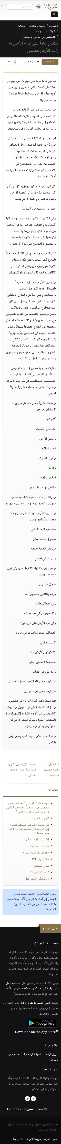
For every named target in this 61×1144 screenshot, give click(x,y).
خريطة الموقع (33, 1139)
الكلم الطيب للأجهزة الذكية (36, 1002)
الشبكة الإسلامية (32, 1054)
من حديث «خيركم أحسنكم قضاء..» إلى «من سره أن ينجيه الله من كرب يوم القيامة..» (29, 829)
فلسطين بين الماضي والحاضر (39, 37)
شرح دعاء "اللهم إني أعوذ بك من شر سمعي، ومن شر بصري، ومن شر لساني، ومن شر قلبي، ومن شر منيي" (27, 808)
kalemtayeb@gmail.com (25, 1109)
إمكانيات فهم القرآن (37, 839)
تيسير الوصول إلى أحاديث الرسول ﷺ (34, 897)
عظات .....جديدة (39, 846)
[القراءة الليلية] (37, 6)
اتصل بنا (17, 1139)
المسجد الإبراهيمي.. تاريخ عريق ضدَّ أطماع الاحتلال (21, 770)
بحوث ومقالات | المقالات (31, 26)
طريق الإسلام (51, 1054)
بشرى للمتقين (41, 866)
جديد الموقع (50, 1139)
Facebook (33, 1098)
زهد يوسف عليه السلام (36, 853)
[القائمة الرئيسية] (54, 14)
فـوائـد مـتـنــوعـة (45, 31)
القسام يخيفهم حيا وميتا (51, 770)
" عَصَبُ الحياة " (39, 872)
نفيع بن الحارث (40, 818)
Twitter (27, 1098)
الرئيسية (53, 26)
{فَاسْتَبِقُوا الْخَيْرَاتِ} (37, 879)
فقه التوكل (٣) (40, 859)
